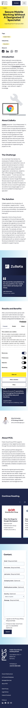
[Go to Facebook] (5, 703)
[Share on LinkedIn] (7, 51)
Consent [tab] (5, 326)
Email (5, 561)
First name (7, 567)
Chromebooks (16, 66)
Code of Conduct (6, 695)
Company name (8, 580)
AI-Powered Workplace (8, 677)
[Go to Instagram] (8, 703)
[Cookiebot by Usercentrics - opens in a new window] (19, 322)
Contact (16, 3)
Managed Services (7, 680)
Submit (8, 631)
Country (6, 594)
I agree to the (15, 619)
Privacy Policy (19, 619)
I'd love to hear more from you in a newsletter (14, 625)
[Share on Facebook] (3, 51)
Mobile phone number (10, 587)
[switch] (24, 358)
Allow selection (14, 379)
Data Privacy (5, 688)
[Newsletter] (11, 703)
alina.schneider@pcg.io (17, 422)
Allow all (14, 374)
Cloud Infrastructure (7, 674)
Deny (14, 384)
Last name (7, 574)
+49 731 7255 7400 (14, 666)
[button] (20, 502)
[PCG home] (4, 3)
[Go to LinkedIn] (2, 703)
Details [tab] (14, 326)
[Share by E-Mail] (16, 51)
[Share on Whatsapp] (12, 51)
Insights (5, 8)
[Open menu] (24, 3)
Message (6, 600)
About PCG (5, 683)
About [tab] (23, 326)
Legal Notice (5, 692)
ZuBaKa (4, 124)
